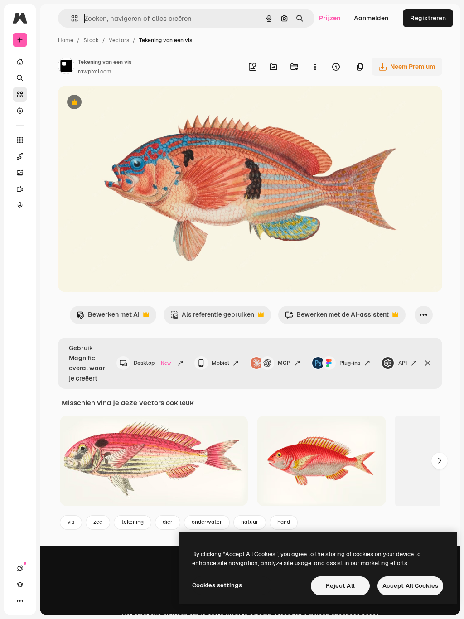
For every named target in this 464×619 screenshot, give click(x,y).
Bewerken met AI (108, 317)
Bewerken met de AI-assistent (337, 317)
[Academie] (20, 584)
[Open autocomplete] (70, 18)
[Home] (20, 61)
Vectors (119, 40)
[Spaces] (20, 156)
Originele (117, 103)
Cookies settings (217, 585)
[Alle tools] (20, 140)
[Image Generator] (20, 172)
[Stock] (20, 94)
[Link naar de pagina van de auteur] (66, 67)
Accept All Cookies (410, 586)
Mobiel (220, 363)
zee (97, 522)
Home (65, 40)
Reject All (340, 586)
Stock (91, 40)
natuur (249, 522)
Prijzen (329, 18)
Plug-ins (349, 363)
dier (168, 522)
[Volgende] (439, 461)
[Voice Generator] (20, 205)
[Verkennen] (20, 110)
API (402, 363)
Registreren (428, 18)
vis (71, 522)
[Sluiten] (427, 363)
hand (283, 522)
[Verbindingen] (20, 568)
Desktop (152, 363)
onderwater (207, 522)
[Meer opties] (315, 67)
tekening (132, 522)
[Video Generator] (20, 189)
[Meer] (20, 601)
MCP (284, 363)
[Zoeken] (20, 78)
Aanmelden (371, 18)
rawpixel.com (94, 71)
